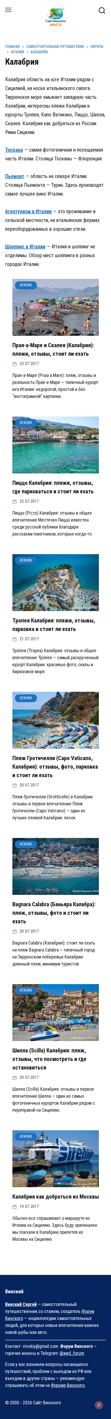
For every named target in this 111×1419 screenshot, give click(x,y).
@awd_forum (72, 1353)
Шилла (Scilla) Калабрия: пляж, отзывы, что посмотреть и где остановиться (49, 1059)
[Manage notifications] (99, 1405)
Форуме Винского (68, 1385)
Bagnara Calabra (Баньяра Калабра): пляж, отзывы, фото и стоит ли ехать (54, 913)
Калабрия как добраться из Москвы (55, 1196)
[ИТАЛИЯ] (55, 332)
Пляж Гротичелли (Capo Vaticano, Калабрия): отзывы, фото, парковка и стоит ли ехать (55, 766)
